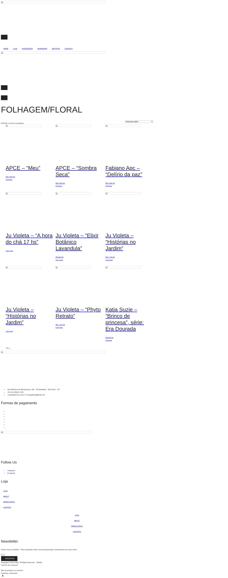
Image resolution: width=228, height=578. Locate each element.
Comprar (9, 179)
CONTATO (69, 49)
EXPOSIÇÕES (27, 49)
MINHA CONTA (9, 502)
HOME (5, 49)
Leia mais (9, 251)
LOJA (15, 49)
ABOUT (6, 496)
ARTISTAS (56, 49)
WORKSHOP (42, 49)
